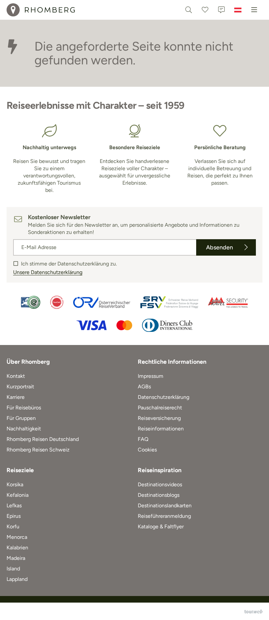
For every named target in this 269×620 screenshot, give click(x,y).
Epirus (14, 516)
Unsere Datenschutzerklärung (47, 272)
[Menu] (254, 9)
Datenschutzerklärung (163, 397)
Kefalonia (18, 495)
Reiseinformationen (161, 428)
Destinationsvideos (160, 484)
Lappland (17, 579)
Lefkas (14, 505)
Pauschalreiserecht (160, 407)
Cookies (147, 450)
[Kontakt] (221, 9)
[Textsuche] (188, 9)
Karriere (16, 397)
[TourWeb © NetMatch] (253, 611)
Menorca (17, 537)
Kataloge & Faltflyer (161, 526)
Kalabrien (17, 547)
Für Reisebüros (24, 407)
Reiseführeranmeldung (164, 516)
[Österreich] (238, 9)
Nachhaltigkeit (24, 428)
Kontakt (16, 376)
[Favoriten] (205, 9)
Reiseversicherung (159, 418)
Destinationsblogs (158, 495)
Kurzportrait (20, 386)
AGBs (144, 386)
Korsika (15, 484)
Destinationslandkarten (165, 505)
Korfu (13, 526)
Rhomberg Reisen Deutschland (43, 439)
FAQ (143, 439)
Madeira (16, 558)
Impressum (150, 376)
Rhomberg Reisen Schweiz (38, 450)
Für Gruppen (21, 418)
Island (13, 568)
